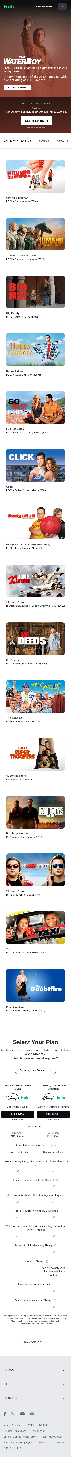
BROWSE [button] (10, 1370)
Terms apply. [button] (62, 1316)
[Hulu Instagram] (32, 1414)
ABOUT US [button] (11, 1398)
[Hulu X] (15, 1414)
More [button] (17, 71)
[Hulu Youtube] (25, 1414)
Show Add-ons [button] (32, 1342)
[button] (17, 140)
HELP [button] (8, 1384)
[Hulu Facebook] (7, 1414)
